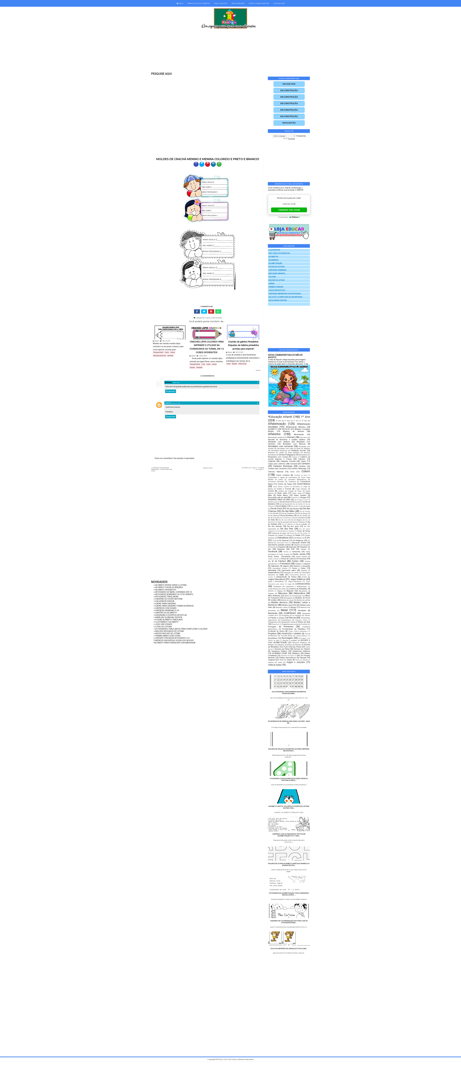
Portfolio (304, 624)
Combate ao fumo (300, 475)
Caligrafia (271, 461)
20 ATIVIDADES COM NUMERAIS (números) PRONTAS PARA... (289, 692)
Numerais (272, 613)
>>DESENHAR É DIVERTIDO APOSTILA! (170, 615)
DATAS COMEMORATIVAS (259, 3)
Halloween (275, 566)
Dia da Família (298, 504)
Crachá (208, 318)
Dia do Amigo (302, 513)
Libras (283, 589)
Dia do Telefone (287, 524)
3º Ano (287, 421)
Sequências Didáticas (301, 651)
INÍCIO (180, 3)
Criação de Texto (295, 491)
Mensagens (288, 598)
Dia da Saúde (305, 506)
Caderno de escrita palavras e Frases (289, 458)
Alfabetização (277, 423)
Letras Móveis (273, 589)
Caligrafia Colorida (288, 461)
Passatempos (286, 620)
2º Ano (278, 421)
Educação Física (283, 543)
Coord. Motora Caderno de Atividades (286, 487)
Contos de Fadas (285, 484)
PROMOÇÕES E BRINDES (291, 634)
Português (272, 627)
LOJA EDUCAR (279, 3)
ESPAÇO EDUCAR (224, 1059)
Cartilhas (302, 466)
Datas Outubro (300, 495)
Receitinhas (272, 638)
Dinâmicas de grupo (279, 533)
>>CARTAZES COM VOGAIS (165, 608)
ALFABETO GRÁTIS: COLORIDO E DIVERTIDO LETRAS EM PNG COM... (288, 807)
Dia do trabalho (301, 524)
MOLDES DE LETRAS (277, 280)
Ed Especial (283, 540)
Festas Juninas (273, 559)
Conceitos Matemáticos (297, 479)
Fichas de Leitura (288, 559)
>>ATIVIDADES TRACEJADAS (166, 596)
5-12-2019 (167, 341)
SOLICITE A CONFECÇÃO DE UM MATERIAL (286, 297)
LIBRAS (271, 284)
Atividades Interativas (279, 450)
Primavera (288, 626)
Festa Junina (299, 554)
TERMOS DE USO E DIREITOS (198, 3)
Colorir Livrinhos (283, 475)
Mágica (279, 591)
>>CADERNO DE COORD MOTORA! (168, 599)
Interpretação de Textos (286, 577)
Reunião (298, 645)
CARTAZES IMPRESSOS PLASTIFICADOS (285, 294)
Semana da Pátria (282, 649)
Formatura (285, 563)
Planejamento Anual (288, 622)
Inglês (281, 575)
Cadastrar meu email (289, 210)
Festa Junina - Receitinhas (279, 556)
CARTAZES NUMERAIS (277, 270)
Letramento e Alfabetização (296, 586)
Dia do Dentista (285, 518)
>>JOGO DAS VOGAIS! (163, 624)
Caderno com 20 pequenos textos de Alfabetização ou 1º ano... (288, 835)
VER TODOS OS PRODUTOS (279, 253)
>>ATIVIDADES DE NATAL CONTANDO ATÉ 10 (173, 592)
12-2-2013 (240, 352)
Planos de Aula (304, 622)
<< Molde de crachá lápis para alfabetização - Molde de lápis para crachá (161, 469)
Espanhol (282, 547)
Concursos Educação (276, 481)
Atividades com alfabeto (279, 442)
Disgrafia (271, 535)
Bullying (294, 457)
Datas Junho (297, 493)
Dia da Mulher (281, 506)
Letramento (277, 586)
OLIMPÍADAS (290, 613)
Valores (270, 662)
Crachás (172, 352)
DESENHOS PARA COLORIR (279, 500)
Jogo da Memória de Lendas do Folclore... (288, 948)
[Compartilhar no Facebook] (196, 164)
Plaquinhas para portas (290, 624)
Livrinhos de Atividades (298, 589)
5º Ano (304, 421)
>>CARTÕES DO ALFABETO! (165, 613)
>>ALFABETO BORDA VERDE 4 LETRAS (170, 585)
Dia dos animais (275, 526)
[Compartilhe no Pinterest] (207, 164)
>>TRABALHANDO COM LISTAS (167, 636)
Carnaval (293, 464)
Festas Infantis (301, 557)
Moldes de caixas (287, 600)
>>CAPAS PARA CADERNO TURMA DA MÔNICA (174, 606)
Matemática (299, 593)
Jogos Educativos (276, 579)
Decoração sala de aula (159, 355)
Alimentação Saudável (276, 437)
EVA (292, 549)
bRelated (258, 370)
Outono (307, 615)
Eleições (297, 545)
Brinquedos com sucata (278, 457)
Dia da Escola (284, 504)
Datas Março (282, 495)
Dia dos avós (293, 526)
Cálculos (301, 459)
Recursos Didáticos (299, 642)
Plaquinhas (275, 624)
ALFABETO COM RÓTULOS (279, 429)
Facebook (272, 551)
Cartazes (305, 463)
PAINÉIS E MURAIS (276, 287)
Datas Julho (282, 493)
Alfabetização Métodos (296, 427)
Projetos (272, 633)
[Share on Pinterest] (211, 311)
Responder (170, 391)
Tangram (271, 660)
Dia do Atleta (272, 515)
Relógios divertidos (285, 645)
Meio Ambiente (274, 596)
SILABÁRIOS (273, 260)
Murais (293, 607)
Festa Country (284, 554)
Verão (280, 662)
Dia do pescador (284, 522)
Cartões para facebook (277, 468)
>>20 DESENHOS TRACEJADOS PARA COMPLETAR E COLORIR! (181, 629)
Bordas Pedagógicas (287, 455)
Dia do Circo (272, 518)
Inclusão (304, 570)
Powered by (283, 217)
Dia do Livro (283, 520)
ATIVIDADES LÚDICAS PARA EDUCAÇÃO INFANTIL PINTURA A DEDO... (289, 779)
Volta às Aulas (216, 318)
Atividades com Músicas (294, 444)
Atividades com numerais (280, 446)
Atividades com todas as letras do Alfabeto (293, 448)
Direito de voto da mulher (299, 533)
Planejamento (273, 622)
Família (285, 552)
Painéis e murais (277, 618)
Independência (273, 572)
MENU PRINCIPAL (238, 3)
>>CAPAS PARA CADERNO (165, 603)
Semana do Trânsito (302, 649)
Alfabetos (274, 434)
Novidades (302, 610)
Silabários (296, 653)
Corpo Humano (301, 489)
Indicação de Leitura (291, 572)
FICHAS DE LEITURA (277, 267)
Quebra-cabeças (301, 636)
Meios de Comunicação (293, 596)
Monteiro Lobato (282, 607)
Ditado (297, 535)
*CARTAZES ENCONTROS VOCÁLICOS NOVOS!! (174, 640)
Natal (284, 610)
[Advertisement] (225, 52)
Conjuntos (292, 481)
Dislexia (289, 535)
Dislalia (280, 535)
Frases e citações (302, 564)
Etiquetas (192, 367)
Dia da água (298, 500)
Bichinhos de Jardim (276, 453)
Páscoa (292, 617)
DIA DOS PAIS (289, 84)
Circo (292, 472)
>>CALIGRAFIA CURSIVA (164, 601)
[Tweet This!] (204, 311)
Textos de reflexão (301, 660)
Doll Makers (297, 538)
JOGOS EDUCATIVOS (277, 290)
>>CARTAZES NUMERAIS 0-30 (166, 610)
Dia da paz (294, 506)
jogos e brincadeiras (276, 581)
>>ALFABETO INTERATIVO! (165, 590)
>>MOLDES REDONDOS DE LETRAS (169, 631)
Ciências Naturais (275, 472)
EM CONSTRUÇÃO (289, 90)
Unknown (156, 341)
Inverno (304, 577)
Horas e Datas (299, 568)
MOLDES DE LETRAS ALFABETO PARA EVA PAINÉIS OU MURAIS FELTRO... (289, 864)
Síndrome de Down (287, 655)
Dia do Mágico (296, 520)
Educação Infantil (299, 543)
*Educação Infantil (158, 352)
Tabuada (303, 658)
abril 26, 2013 (176, 382)
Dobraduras (282, 537)
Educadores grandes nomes (279, 545)
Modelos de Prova (302, 598)
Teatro (289, 660)
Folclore (282, 561)
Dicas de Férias (303, 531)
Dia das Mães (288, 511)
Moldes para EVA (289, 605)
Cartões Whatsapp (298, 468)
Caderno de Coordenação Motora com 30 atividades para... (289, 922)
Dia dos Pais (286, 528)
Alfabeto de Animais (293, 431)
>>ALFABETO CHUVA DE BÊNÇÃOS (168, 587)
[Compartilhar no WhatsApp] (219, 164)
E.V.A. (307, 537)
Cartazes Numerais (282, 466)
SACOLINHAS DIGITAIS (278, 300)
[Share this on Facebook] (197, 311)
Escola (273, 547)
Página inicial (207, 468)
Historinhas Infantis (280, 568)
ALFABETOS (273, 257)
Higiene (286, 566)
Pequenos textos (301, 620)
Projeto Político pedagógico (297, 631)
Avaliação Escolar (298, 450)
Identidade (170, 355)
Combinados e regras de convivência (282, 477)
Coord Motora (303, 484)
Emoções (306, 545)
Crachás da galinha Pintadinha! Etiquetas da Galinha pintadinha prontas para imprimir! (243, 345)
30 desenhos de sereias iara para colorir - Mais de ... (289, 722)
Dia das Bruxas (293, 509)
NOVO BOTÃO (289, 123)
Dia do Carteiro (302, 515)
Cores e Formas (284, 489)
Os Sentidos (296, 615)
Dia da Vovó (276, 508)
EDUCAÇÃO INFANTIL (277, 273)
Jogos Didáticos (298, 579)
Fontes (295, 561)
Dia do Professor (299, 522)
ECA (274, 540)
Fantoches (296, 552)
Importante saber (289, 570)
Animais (291, 437)
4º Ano (296, 421)
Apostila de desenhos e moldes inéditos (286, 440)
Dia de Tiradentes (288, 513)
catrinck (168, 403)
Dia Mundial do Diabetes (286, 531)
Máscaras (283, 593)
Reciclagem (287, 638)
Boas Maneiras (293, 453)
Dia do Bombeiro (287, 515)
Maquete (290, 591)
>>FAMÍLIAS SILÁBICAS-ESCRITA (168, 617)
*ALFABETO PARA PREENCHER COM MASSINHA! (175, 643)
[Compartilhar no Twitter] (201, 164)
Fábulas (303, 549)
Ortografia (285, 615)
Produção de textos (276, 631)
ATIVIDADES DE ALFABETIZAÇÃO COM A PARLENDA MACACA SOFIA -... (289, 894)
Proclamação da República (293, 629)
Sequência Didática (279, 651)
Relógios (271, 645)
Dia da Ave (298, 502)
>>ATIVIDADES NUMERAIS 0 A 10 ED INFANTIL (174, 594)
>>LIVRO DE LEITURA (163, 626)
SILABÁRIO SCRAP (279, 653)
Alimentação (299, 434)
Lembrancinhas (302, 583)
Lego (289, 584)
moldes (274, 600)
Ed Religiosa (298, 540)
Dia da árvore (285, 502)
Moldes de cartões (303, 600)
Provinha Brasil (286, 636)
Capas (303, 461)
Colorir (306, 471)
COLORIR (272, 277)
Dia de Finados (305, 511)
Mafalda (270, 591)
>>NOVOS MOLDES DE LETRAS (167, 633)
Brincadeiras (303, 455)
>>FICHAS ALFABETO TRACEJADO (168, 620)
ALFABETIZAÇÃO (275, 263)
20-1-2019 (204, 356)
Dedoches (294, 497)
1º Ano (203, 364)
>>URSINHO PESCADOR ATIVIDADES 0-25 (172, 638)
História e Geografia (302, 566)
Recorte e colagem (290, 640)
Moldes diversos (279, 602)
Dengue (303, 497)
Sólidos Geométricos (287, 658)
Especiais (293, 547)
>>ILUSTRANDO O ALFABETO (166, 622)
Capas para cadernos (276, 464)
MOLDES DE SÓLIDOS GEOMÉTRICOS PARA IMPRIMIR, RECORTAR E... (288, 750)
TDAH (281, 660)
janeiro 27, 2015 (176, 403)
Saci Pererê (296, 647)
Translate (291, 139)
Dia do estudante (299, 518)
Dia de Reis (274, 513)
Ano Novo (303, 437)
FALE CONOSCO (220, 3)
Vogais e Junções (295, 662)
